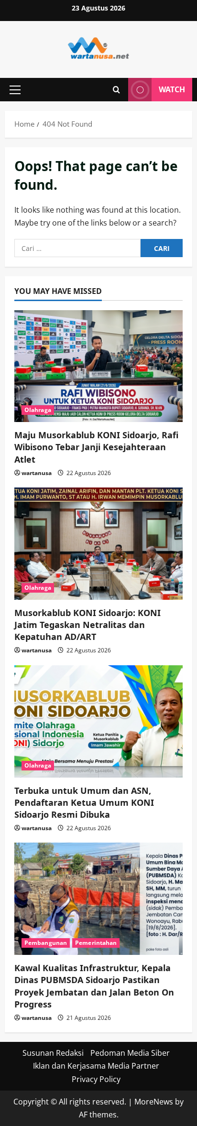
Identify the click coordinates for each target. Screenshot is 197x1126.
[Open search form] (116, 89)
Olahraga (37, 410)
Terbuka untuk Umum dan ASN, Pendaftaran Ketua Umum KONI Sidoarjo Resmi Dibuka (84, 802)
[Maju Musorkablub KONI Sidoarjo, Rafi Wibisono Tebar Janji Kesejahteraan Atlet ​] (98, 366)
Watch (172, 89)
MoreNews (153, 1101)
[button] (15, 90)
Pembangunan (45, 943)
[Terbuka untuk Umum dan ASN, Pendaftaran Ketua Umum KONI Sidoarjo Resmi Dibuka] (98, 721)
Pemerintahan (96, 943)
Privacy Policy (96, 1079)
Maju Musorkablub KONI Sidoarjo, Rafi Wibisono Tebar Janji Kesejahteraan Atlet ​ (96, 447)
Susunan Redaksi (53, 1053)
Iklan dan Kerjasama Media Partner (96, 1066)
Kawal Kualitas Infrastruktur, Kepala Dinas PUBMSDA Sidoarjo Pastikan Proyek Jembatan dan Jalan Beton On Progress (94, 986)
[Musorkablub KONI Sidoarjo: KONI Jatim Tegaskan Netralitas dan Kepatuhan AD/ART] (98, 543)
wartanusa (37, 473)
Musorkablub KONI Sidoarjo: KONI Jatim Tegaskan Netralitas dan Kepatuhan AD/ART (87, 624)
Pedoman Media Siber (130, 1053)
